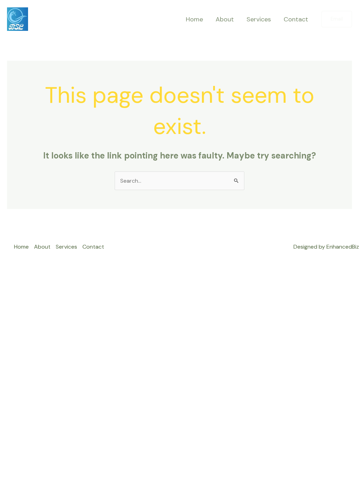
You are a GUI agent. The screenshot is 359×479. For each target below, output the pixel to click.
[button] (336, 19)
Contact (296, 19)
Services (258, 19)
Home (194, 19)
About (225, 19)
